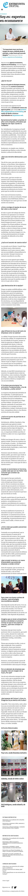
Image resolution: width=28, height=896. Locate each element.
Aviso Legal (6, 880)
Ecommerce (3, 14)
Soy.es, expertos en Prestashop (12, 57)
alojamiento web (17, 115)
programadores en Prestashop (13, 111)
